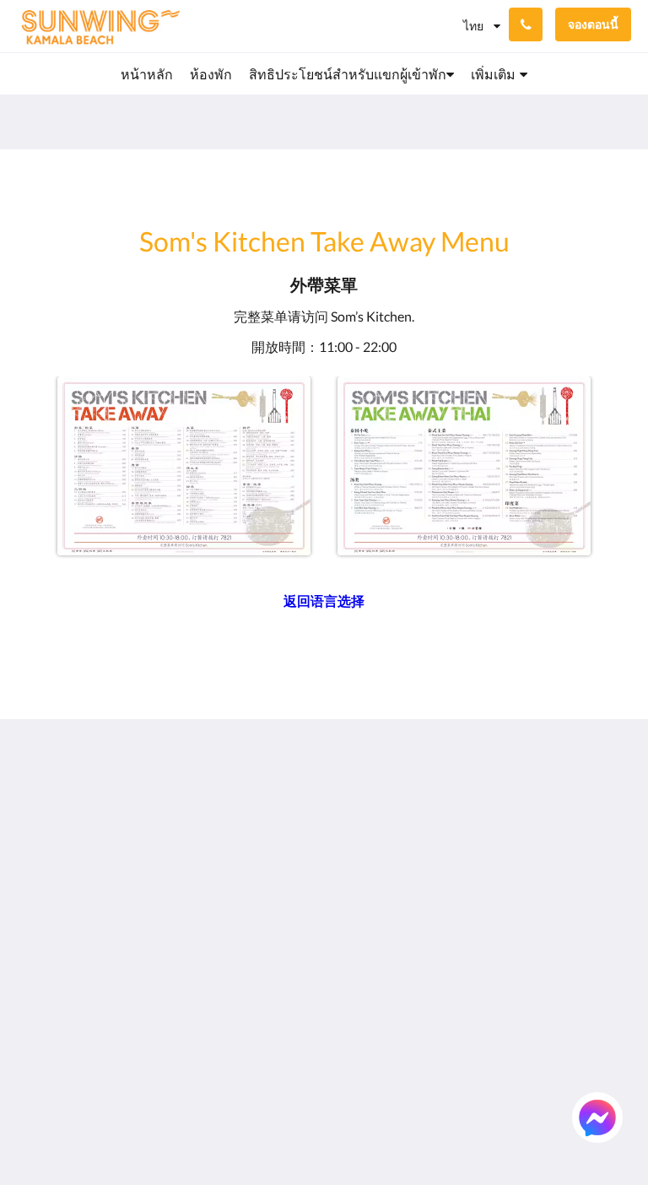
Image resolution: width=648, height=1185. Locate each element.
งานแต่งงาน (365, 908)
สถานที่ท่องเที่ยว (363, 958)
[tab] (272, 765)
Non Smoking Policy (265, 886)
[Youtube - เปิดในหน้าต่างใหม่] (614, 849)
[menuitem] (147, 74)
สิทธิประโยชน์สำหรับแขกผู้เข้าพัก (371, 836)
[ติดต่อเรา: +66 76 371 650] (526, 24)
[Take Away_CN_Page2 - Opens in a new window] (464, 465)
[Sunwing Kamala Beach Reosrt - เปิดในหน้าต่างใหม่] (568, 803)
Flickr (346, 1008)
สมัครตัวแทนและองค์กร (369, 986)
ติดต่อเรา (356, 1023)
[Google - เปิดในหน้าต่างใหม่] (475, 803)
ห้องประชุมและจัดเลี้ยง (375, 929)
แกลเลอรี (357, 893)
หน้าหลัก (356, 793)
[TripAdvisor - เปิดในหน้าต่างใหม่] (614, 803)
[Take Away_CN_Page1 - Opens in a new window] (183, 465)
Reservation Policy (261, 829)
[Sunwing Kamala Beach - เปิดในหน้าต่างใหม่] (521, 803)
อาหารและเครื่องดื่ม (362, 872)
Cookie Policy (265, 865)
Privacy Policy (266, 850)
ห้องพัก (351, 807)
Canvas (364, 1131)
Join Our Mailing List (260, 800)
